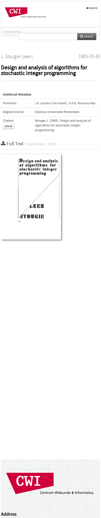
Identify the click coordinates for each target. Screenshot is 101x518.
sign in (93, 8)
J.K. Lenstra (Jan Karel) (51, 103)
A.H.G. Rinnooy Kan (82, 103)
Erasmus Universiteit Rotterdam (57, 112)
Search (88, 36)
